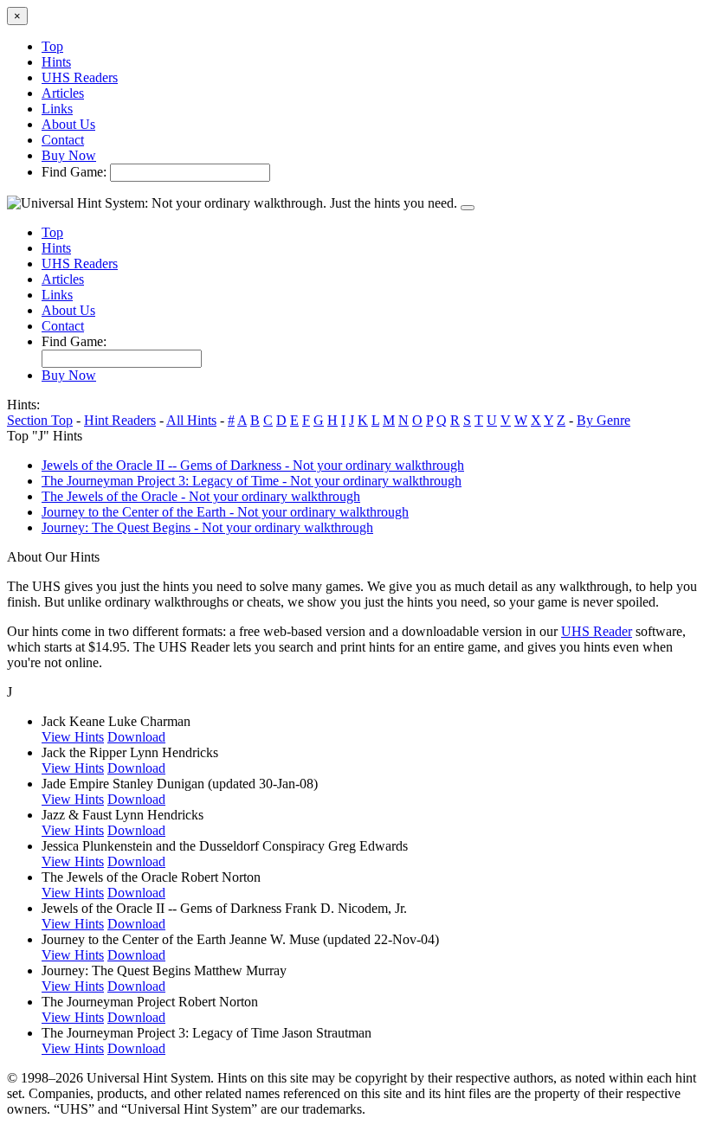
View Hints (73, 736)
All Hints (191, 420)
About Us (68, 124)
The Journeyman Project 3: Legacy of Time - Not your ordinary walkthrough (252, 480)
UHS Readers (80, 77)
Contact (63, 139)
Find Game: (74, 171)
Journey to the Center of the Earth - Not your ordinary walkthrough (225, 511)
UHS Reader (596, 631)
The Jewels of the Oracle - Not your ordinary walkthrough (201, 496)
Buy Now (69, 155)
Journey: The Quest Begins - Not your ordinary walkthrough (207, 527)
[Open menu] (467, 207)
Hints (56, 62)
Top (52, 46)
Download (136, 736)
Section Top (40, 420)
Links (57, 108)
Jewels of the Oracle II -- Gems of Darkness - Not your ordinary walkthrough (253, 465)
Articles (63, 93)
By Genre (603, 420)
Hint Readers (120, 420)
